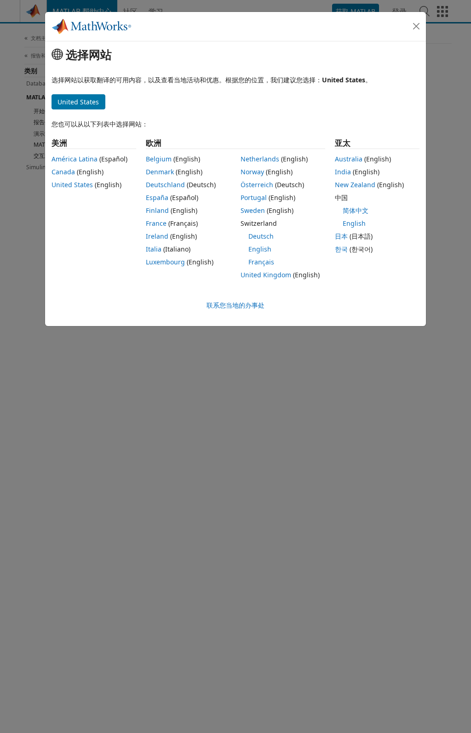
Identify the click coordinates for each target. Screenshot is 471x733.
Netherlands (260, 159)
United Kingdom (266, 274)
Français (261, 262)
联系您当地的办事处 (235, 305)
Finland (157, 210)
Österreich (257, 184)
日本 (341, 236)
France (156, 223)
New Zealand (355, 184)
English (259, 249)
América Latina (75, 159)
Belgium (159, 159)
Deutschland (165, 184)
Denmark (160, 171)
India (343, 171)
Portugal (254, 197)
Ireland (157, 236)
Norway (252, 171)
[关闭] (416, 26)
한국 (341, 249)
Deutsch (261, 236)
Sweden (253, 210)
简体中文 (355, 210)
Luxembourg (165, 262)
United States (72, 184)
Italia (153, 249)
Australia (348, 159)
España (157, 197)
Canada (63, 171)
